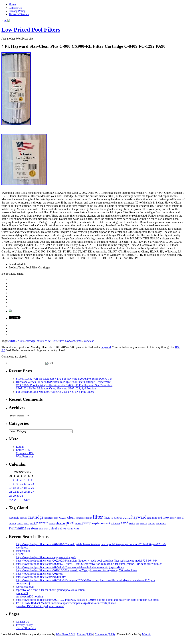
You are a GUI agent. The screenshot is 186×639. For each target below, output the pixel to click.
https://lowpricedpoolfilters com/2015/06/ (39, 573)
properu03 (22, 593)
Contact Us (15, 7)
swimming (18, 528)
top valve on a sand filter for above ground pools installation (50, 589)
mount (12, 523)
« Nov (13, 499)
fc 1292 (52, 340)
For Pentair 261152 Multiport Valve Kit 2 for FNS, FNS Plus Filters (55, 391)
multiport (23, 523)
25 (25, 491)
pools (78, 523)
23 (18, 491)
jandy (173, 517)
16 (18, 487)
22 (14, 491)
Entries (23, 449)
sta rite (151, 523)
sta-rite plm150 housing (29, 596)
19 (28, 487)
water (76, 528)
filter (61, 340)
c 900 (21, 340)
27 (32, 491)
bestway (23, 518)
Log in (20, 446)
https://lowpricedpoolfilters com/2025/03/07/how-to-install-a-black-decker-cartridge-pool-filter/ (70, 567)
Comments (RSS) (105, 634)
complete (80, 517)
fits (112, 518)
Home (12, 4)
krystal (180, 517)
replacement (101, 523)
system (32, 528)
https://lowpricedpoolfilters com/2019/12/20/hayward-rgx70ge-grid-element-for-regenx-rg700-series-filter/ (76, 570)
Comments (25, 453)
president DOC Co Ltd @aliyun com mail (40, 606)
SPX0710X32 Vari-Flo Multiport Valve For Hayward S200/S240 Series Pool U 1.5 (64, 378)
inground (156, 517)
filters (107, 517)
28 (10, 495)
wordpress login (25, 586)
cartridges (48, 518)
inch (149, 518)
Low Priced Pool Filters (30, 29)
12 (28, 483)
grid (116, 517)
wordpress (22, 547)
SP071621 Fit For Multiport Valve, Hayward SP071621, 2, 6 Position (56, 388)
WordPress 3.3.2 (65, 634)
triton (46, 529)
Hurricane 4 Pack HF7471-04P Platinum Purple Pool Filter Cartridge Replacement (63, 381)
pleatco (60, 523)
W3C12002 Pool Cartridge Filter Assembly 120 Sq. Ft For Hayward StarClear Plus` (64, 385)
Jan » (27, 499)
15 (14, 487)
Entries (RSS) (85, 634)
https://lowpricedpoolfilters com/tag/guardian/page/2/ (46, 557)
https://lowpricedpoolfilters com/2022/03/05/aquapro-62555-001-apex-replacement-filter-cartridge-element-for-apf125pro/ (85, 580)
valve (62, 528)
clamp (55, 518)
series (132, 523)
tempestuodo (23, 550)
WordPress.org (24, 456)
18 (25, 487)
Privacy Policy (17, 11)
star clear (89, 340)
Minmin (146, 634)
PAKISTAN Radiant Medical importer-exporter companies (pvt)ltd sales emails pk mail (66, 603)
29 (14, 495)
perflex (52, 524)
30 (18, 495)
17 (21, 487)
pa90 (79, 340)
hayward (70, 340)
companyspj (23, 583)
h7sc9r (20, 554)
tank (41, 528)
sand (125, 523)
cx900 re (42, 340)
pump (86, 523)
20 (32, 487)
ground (125, 517)
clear (71, 517)
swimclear (161, 523)
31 (21, 495)
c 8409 (12, 340)
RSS (4, 20)
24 (21, 491)
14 (10, 487)
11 (25, 483)
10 (21, 483)
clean (62, 517)
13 (32, 483)
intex (166, 517)
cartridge (30, 340)
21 (10, 491)
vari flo (70, 529)
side (137, 524)
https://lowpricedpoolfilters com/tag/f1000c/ (41, 576)
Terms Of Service (19, 14)
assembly (14, 517)
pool (70, 522)
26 (28, 491)
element (88, 518)
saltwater (115, 523)
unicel (53, 528)
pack (32, 523)
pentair (42, 523)
